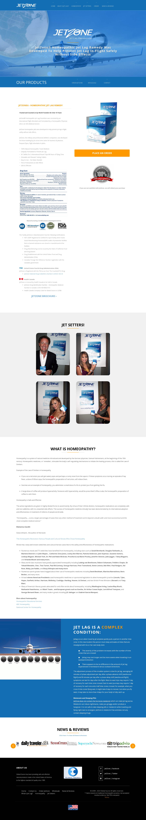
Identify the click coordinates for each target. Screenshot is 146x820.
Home (23, 791)
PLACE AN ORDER (102, 153)
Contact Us (33, 791)
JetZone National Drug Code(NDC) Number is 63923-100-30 (43, 274)
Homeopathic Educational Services (29, 601)
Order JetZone (44, 791)
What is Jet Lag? (27, 793)
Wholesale (56, 791)
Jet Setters (51, 793)
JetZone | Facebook (111, 768)
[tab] (43, 105)
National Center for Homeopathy (28, 607)
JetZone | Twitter (110, 773)
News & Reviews (68, 791)
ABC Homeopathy (23, 604)
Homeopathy (40, 793)
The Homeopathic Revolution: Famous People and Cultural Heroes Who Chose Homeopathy (50, 539)
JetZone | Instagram (112, 778)
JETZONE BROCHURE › (44, 296)
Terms (107, 797)
